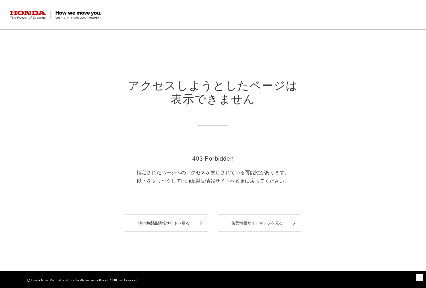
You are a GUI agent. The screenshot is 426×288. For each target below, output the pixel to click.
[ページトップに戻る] (420, 277)
